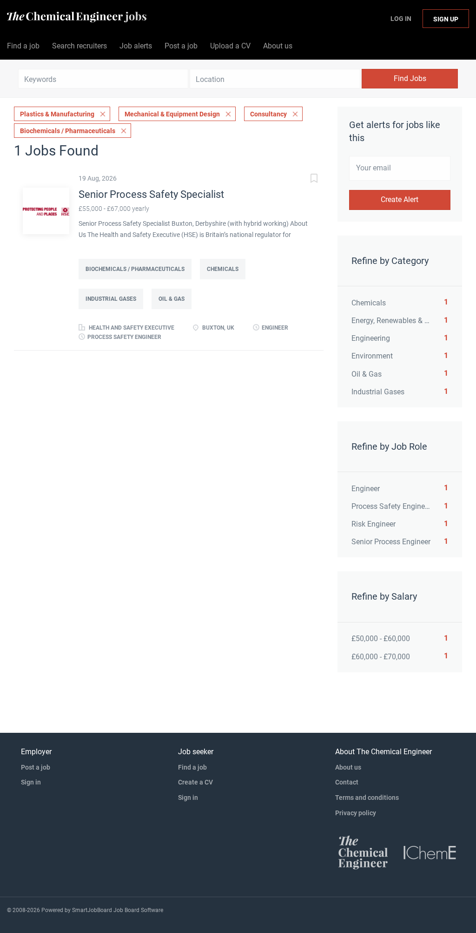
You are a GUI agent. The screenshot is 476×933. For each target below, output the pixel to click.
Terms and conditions (367, 797)
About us (348, 767)
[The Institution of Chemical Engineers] (430, 852)
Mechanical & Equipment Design (172, 114)
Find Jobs (410, 78)
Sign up (445, 19)
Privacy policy (355, 813)
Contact (346, 782)
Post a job (35, 767)
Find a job (192, 767)
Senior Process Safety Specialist (151, 194)
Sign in (31, 782)
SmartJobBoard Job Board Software (117, 910)
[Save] (305, 179)
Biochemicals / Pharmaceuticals (67, 131)
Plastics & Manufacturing (57, 114)
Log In (400, 18)
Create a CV (195, 782)
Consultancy (268, 114)
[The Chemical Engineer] (363, 852)
